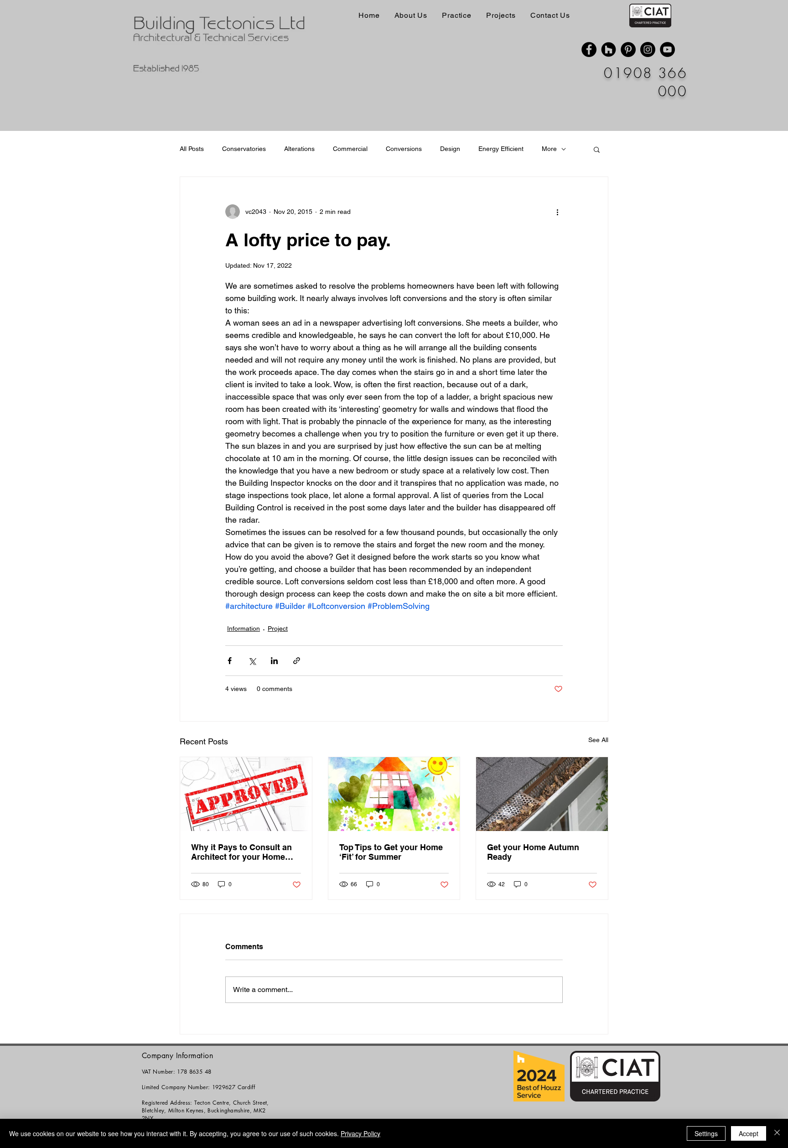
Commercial (350, 148)
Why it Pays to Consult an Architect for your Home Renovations (241, 852)
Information (243, 628)
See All (598, 739)
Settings (706, 1133)
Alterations (299, 148)
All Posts (192, 148)
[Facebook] (588, 49)
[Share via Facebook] (229, 660)
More (549, 148)
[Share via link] (296, 660)
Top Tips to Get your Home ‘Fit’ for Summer (391, 852)
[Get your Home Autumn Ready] (542, 794)
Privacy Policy (360, 1133)
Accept (748, 1133)
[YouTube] (667, 49)
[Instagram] (647, 49)
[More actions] (557, 211)
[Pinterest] (628, 49)
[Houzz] (608, 49)
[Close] (777, 1133)
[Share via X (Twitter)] (252, 660)
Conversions (404, 148)
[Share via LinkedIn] (274, 660)
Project (278, 628)
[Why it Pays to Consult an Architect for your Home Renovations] (246, 794)
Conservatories (244, 148)
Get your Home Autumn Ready (533, 852)
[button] (596, 149)
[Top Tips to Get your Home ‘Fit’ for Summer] (394, 794)
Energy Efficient (501, 148)
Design (450, 148)
